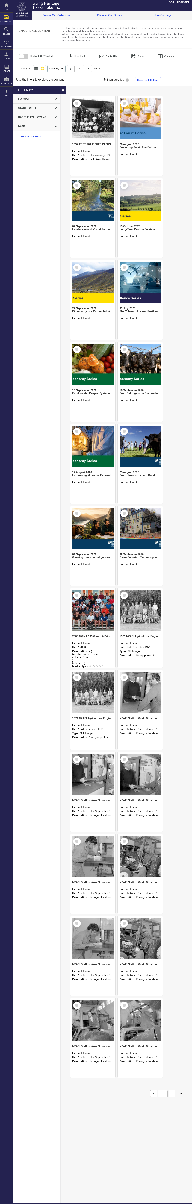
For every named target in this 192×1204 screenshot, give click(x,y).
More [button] (6, 96)
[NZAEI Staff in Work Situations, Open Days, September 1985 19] (140, 938)
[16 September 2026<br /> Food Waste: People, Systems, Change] (93, 364)
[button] (108, 56)
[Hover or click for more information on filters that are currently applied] (127, 80)
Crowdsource (6, 83)
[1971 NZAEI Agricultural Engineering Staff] (93, 692)
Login (7, 59)
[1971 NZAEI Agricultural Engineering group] (140, 610)
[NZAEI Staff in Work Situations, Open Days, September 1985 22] (93, 856)
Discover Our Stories (109, 15)
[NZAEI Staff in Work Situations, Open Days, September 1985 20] (93, 938)
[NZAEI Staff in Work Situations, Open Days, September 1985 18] (93, 1020)
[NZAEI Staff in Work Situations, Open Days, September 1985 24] (93, 774)
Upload (6, 71)
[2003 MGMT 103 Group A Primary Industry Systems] (93, 610)
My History (6, 46)
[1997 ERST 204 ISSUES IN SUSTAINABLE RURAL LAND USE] (93, 118)
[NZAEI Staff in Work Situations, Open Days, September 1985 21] (140, 856)
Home (6, 9)
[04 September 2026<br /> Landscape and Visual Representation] (93, 200)
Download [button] (76, 56)
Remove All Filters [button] (147, 80)
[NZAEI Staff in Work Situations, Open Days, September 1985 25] (140, 692)
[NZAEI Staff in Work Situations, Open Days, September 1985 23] (140, 774)
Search (6, 34)
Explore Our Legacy (162, 15)
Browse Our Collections (56, 15)
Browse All (6, 22)
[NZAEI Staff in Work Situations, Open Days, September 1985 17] (140, 1020)
